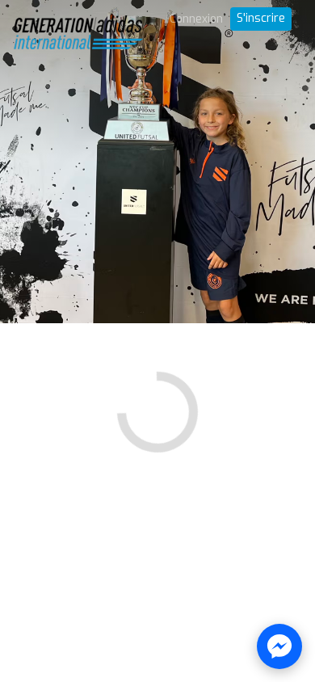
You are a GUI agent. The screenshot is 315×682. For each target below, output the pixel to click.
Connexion (196, 19)
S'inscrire (261, 18)
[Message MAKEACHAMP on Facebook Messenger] (279, 646)
